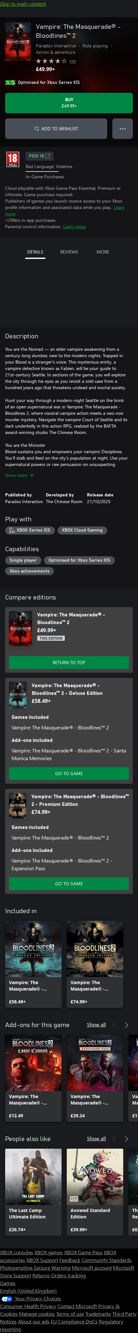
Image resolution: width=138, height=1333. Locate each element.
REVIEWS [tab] (69, 252)
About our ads (33, 1321)
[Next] (126, 1025)
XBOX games (48, 1252)
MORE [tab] (103, 252)
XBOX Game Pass (83, 1252)
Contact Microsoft (77, 1306)
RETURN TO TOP (69, 662)
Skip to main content (23, 3)
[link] (33, 964)
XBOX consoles (16, 1252)
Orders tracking (68, 1275)
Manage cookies (37, 1313)
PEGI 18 (36, 156)
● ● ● (123, 128)
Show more (16, 475)
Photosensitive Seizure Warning (35, 1267)
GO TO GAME (69, 773)
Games (7, 1283)
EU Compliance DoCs (74, 1321)
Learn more (74, 226)
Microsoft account (92, 1267)
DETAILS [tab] (35, 252)
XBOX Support (42, 1260)
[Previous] (113, 1025)
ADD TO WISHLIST (59, 128)
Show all (96, 1024)
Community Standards (107, 1260)
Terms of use (70, 1313)
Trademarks (98, 1313)
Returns (41, 1275)
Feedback (69, 1260)
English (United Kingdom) (28, 1290)
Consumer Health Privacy (28, 1306)
